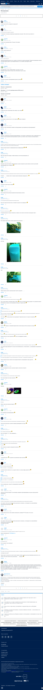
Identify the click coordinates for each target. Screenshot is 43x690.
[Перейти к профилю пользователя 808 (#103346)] (2, 29)
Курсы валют (32, 1)
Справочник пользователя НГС (7, 630)
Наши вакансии (4, 655)
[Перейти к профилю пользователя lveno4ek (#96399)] (2, 510)
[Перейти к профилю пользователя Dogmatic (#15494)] (2, 322)
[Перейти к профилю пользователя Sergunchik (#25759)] (2, 39)
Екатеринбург (3, 644)
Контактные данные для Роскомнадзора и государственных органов (12, 661)
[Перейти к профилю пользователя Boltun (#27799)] (2, 99)
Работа (8, 1)
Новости (11, 1)
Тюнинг (8, 9)
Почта (21, 1)
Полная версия (4, 628)
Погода (15, 1)
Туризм (24, 1)
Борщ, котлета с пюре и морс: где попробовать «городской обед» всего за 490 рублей (20, 606)
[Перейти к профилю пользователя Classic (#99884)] (2, 21)
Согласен (40, 6)
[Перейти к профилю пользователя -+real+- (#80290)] (2, 125)
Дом (18, 1)
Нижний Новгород (4, 646)
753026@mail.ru (12, 533)
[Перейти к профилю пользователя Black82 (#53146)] (2, 76)
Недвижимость (3, 1)
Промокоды (38, 1)
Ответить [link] (2, 25)
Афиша (28, 1)
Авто (5, 9)
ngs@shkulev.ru (13, 670)
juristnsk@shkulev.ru (27, 671)
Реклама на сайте (4, 652)
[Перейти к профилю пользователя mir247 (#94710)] (2, 453)
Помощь (2, 657)
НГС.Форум (2, 9)
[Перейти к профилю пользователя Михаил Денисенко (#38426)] (2, 575)
